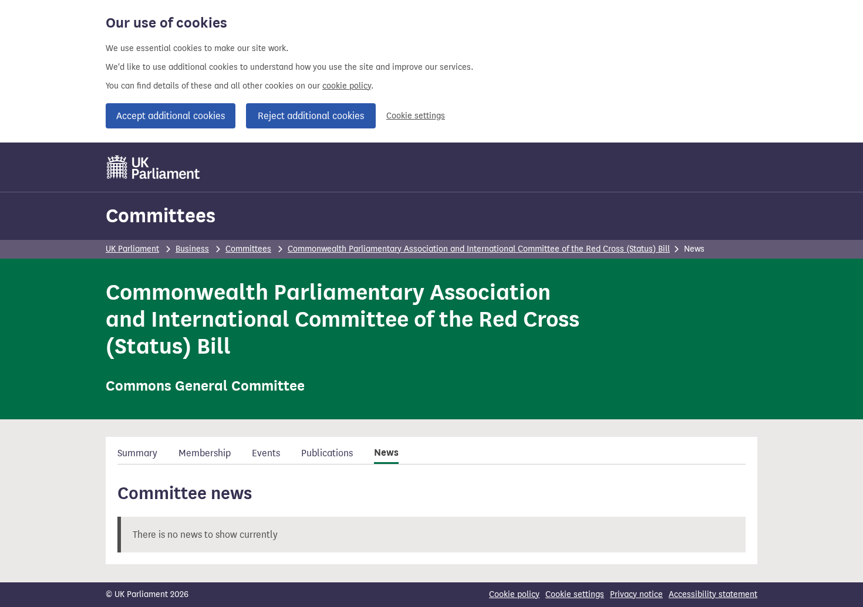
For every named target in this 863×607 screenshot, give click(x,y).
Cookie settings (415, 116)
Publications (327, 453)
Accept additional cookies (170, 115)
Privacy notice (636, 594)
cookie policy (346, 86)
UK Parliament (132, 249)
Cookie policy (514, 594)
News (386, 453)
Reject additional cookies (311, 115)
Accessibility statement (713, 594)
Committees (160, 216)
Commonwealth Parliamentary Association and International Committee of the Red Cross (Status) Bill (479, 249)
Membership (204, 453)
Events (266, 453)
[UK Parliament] (153, 167)
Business (192, 249)
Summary (137, 453)
